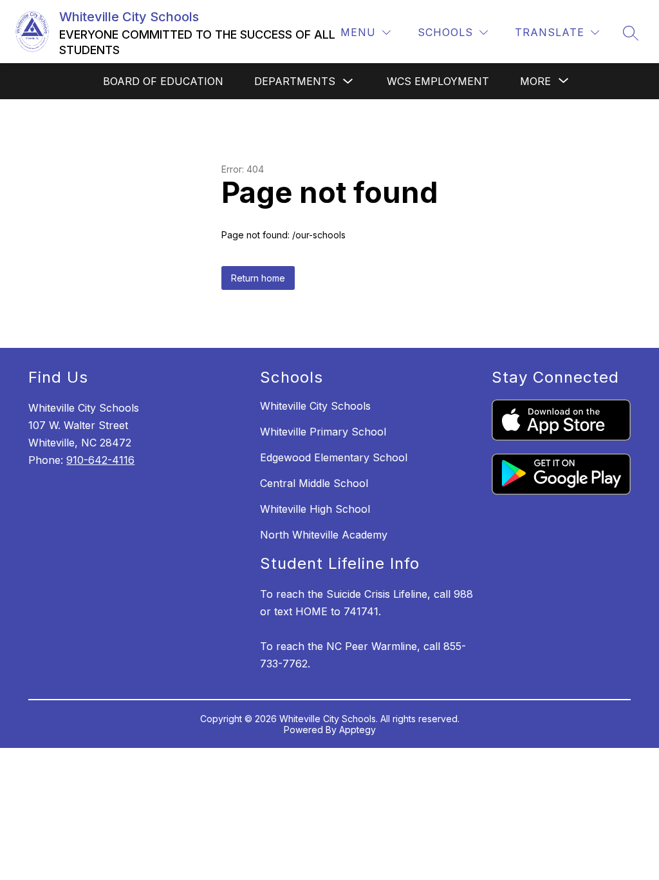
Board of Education (163, 81)
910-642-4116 (100, 460)
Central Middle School (314, 483)
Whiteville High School (315, 508)
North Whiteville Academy (323, 534)
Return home (258, 278)
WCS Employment (438, 81)
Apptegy (357, 729)
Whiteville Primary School (323, 431)
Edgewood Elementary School (333, 457)
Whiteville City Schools (315, 405)
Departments (294, 81)
